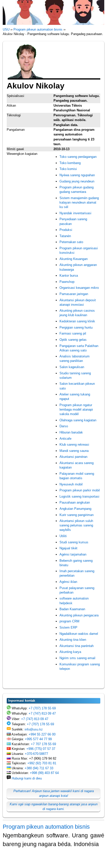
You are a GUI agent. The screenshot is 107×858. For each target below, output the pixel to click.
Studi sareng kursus (73, 542)
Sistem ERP (68, 627)
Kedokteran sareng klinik (77, 321)
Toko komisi (68, 169)
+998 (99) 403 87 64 (44, 773)
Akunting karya (70, 652)
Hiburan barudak (71, 432)
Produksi (65, 230)
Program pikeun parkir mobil (79, 490)
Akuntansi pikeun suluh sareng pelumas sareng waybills (76, 525)
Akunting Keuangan (73, 259)
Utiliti (63, 536)
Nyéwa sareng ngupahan (77, 175)
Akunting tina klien (72, 640)
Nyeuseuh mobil (71, 484)
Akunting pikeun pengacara (79, 615)
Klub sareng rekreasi (74, 444)
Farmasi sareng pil (72, 333)
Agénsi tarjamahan (72, 554)
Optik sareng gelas (73, 340)
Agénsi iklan (68, 582)
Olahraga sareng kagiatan (77, 420)
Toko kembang (70, 163)
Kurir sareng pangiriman (76, 515)
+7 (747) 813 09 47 (42, 713)
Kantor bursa (68, 275)
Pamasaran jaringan (73, 294)
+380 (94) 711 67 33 (39, 768)
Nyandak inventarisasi (75, 213)
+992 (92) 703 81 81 (41, 763)
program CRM (69, 621)
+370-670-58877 (36, 754)
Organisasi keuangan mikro (79, 288)
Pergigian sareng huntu (76, 327)
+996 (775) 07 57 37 (40, 749)
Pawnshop (66, 282)
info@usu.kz (34, 729)
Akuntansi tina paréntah (76, 646)
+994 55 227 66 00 (42, 734)
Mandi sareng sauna (74, 451)
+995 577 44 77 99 (38, 739)
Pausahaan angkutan (74, 502)
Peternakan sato (71, 242)
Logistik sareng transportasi (79, 496)
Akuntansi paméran (73, 457)
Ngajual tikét (68, 548)
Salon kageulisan (71, 367)
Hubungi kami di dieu (27, 778)
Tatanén (65, 236)
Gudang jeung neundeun (76, 181)
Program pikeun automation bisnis (46, 826)
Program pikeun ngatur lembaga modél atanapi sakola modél (76, 409)
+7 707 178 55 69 (43, 744)
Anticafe (65, 438)
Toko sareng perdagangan (78, 157)
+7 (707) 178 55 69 (42, 708)
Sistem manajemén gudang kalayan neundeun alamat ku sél (79, 202)
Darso (63, 426)
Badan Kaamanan (72, 609)
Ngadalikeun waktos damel (78, 634)
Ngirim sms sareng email (77, 658)
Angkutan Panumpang (75, 509)
